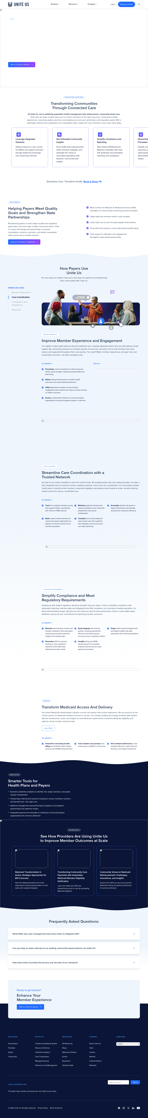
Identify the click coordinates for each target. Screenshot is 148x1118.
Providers (11, 1048)
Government (13, 1043)
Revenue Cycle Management (46, 1065)
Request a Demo (126, 4)
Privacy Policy (43, 1108)
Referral (92, 1057)
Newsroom (66, 1061)
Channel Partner (95, 1061)
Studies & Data (67, 1065)
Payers (10, 1052)
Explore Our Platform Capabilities (22, 242)
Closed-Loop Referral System (46, 1043)
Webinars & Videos (69, 1052)
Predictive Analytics (42, 1052)
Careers (92, 1052)
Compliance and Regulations (19, 303)
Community (12, 1057)
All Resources (67, 1043)
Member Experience (21, 292)
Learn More (48, 728)
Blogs (64, 1048)
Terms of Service (56, 1108)
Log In (113, 4)
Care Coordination (21, 297)
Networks (92, 1065)
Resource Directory (42, 1048)
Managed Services (42, 1061)
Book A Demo (91, 181)
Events (64, 1057)
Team (91, 1048)
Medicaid (16, 310)
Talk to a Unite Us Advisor (20, 65)
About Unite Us (95, 1043)
